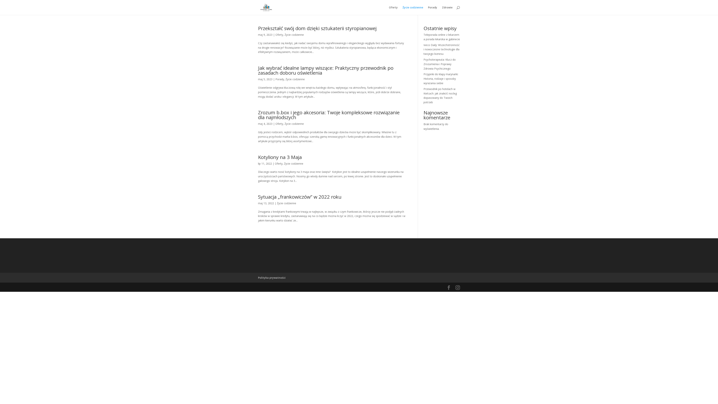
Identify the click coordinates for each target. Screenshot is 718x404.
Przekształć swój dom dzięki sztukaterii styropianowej (317, 28)
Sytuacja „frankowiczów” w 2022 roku (299, 196)
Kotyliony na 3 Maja (280, 157)
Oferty (393, 7)
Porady (432, 7)
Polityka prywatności (272, 277)
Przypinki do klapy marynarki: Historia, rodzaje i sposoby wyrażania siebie (441, 78)
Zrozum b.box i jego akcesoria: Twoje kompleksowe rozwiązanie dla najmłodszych (329, 115)
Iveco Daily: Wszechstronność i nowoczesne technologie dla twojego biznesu (442, 49)
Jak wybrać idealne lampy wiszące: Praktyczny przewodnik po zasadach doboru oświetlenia (325, 70)
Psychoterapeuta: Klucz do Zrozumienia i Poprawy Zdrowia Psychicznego (440, 64)
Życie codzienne (413, 7)
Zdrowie (447, 7)
